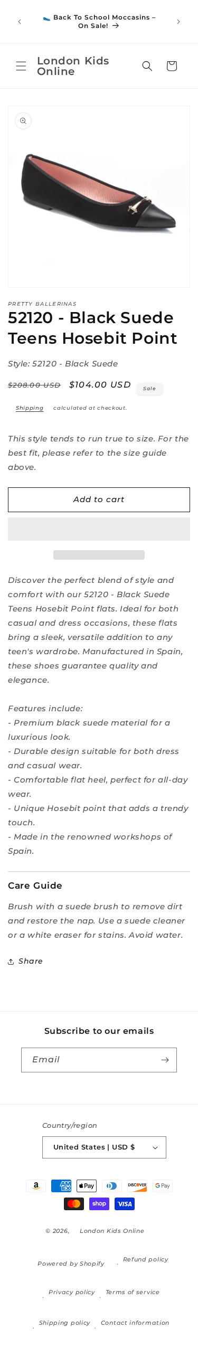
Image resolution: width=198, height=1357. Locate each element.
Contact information (135, 1322)
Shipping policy (65, 1322)
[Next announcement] (178, 21)
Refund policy (145, 1259)
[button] (99, 529)
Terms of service (133, 1292)
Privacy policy (72, 1292)
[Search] (147, 66)
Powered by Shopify (71, 1263)
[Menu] (21, 66)
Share (30, 961)
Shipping (30, 407)
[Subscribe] (164, 1060)
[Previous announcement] (19, 21)
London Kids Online (112, 1231)
